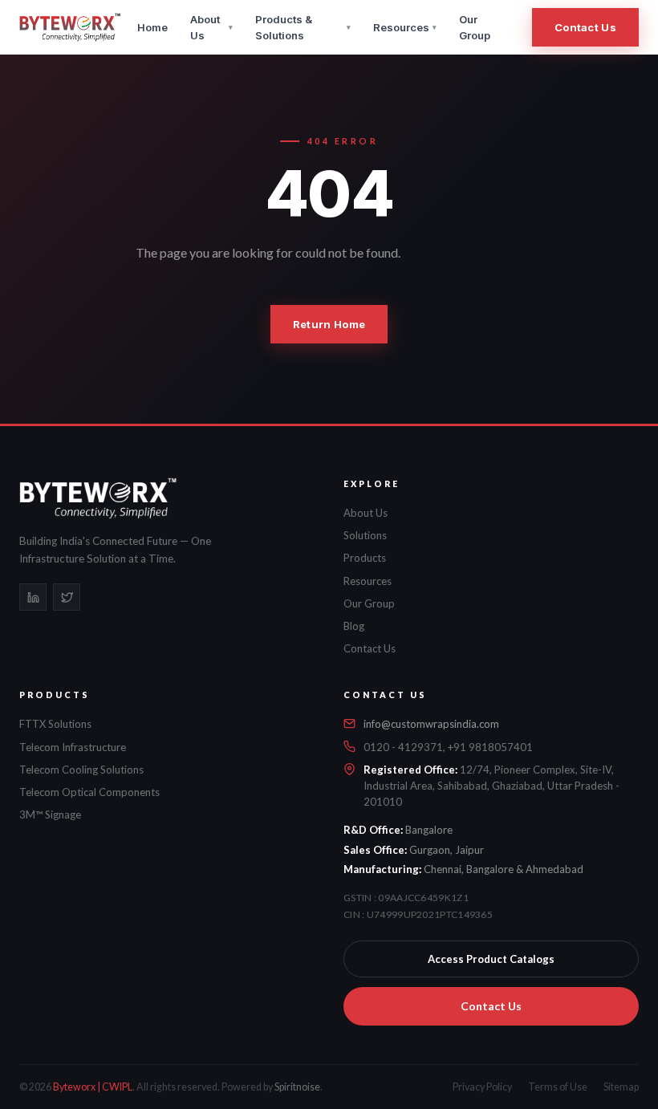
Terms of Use (557, 1087)
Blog (353, 625)
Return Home (329, 324)
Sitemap (621, 1087)
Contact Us (585, 27)
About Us (211, 27)
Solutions (365, 535)
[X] (66, 597)
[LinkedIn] (33, 597)
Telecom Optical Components (89, 792)
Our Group (474, 27)
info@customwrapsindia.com (431, 723)
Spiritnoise (297, 1087)
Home (152, 27)
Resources (405, 27)
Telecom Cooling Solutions (81, 769)
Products (364, 557)
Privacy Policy (482, 1087)
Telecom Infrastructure (72, 747)
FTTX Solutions (55, 723)
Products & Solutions (303, 27)
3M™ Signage (50, 814)
